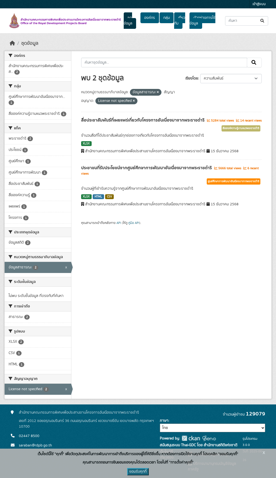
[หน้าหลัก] (12, 43)
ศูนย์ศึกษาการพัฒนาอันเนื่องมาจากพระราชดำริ (233, 181)
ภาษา (164, 420)
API (118, 222)
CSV (109, 197)
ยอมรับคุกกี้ (138, 471)
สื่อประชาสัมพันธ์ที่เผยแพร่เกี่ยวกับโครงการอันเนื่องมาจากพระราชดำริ (143, 120)
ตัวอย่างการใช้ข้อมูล (202, 20)
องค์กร (149, 17)
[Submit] (262, 21)
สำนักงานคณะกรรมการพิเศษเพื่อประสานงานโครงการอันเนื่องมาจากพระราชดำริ (79, 412)
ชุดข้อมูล (128, 20)
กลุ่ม (166, 17)
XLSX (86, 143)
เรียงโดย (191, 78)
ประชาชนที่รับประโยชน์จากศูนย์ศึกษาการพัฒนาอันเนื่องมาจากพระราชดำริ (147, 167)
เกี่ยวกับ (179, 20)
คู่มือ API (133, 222)
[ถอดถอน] (158, 92)
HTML (98, 197)
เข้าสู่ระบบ (259, 4)
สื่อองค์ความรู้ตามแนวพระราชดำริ (241, 128)
